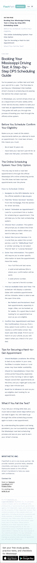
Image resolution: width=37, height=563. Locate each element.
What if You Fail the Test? (14, 46)
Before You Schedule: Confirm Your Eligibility (18, 30)
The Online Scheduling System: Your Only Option (18, 36)
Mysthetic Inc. (10, 456)
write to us (6, 491)
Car (28, 6)
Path (8, 6)
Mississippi (20, 6)
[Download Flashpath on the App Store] (10, 558)
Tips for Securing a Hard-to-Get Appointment (16, 41)
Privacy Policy (6, 486)
